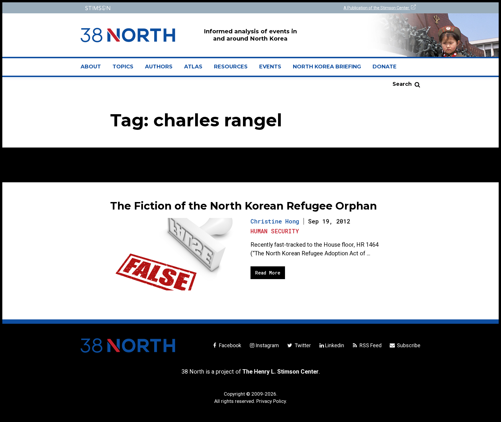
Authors (159, 66)
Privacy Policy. (271, 401)
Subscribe (408, 345)
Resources (231, 66)
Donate (385, 66)
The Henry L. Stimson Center (280, 371)
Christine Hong (275, 221)
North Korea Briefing (327, 66)
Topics (122, 66)
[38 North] (128, 345)
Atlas (193, 66)
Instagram (267, 345)
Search (402, 84)
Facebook (229, 345)
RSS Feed (370, 345)
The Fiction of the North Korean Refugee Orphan (243, 205)
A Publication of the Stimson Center (377, 8)
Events (270, 66)
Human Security (275, 231)
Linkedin (334, 345)
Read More (267, 273)
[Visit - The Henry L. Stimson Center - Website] (164, 8)
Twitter (302, 345)
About (94, 69)
